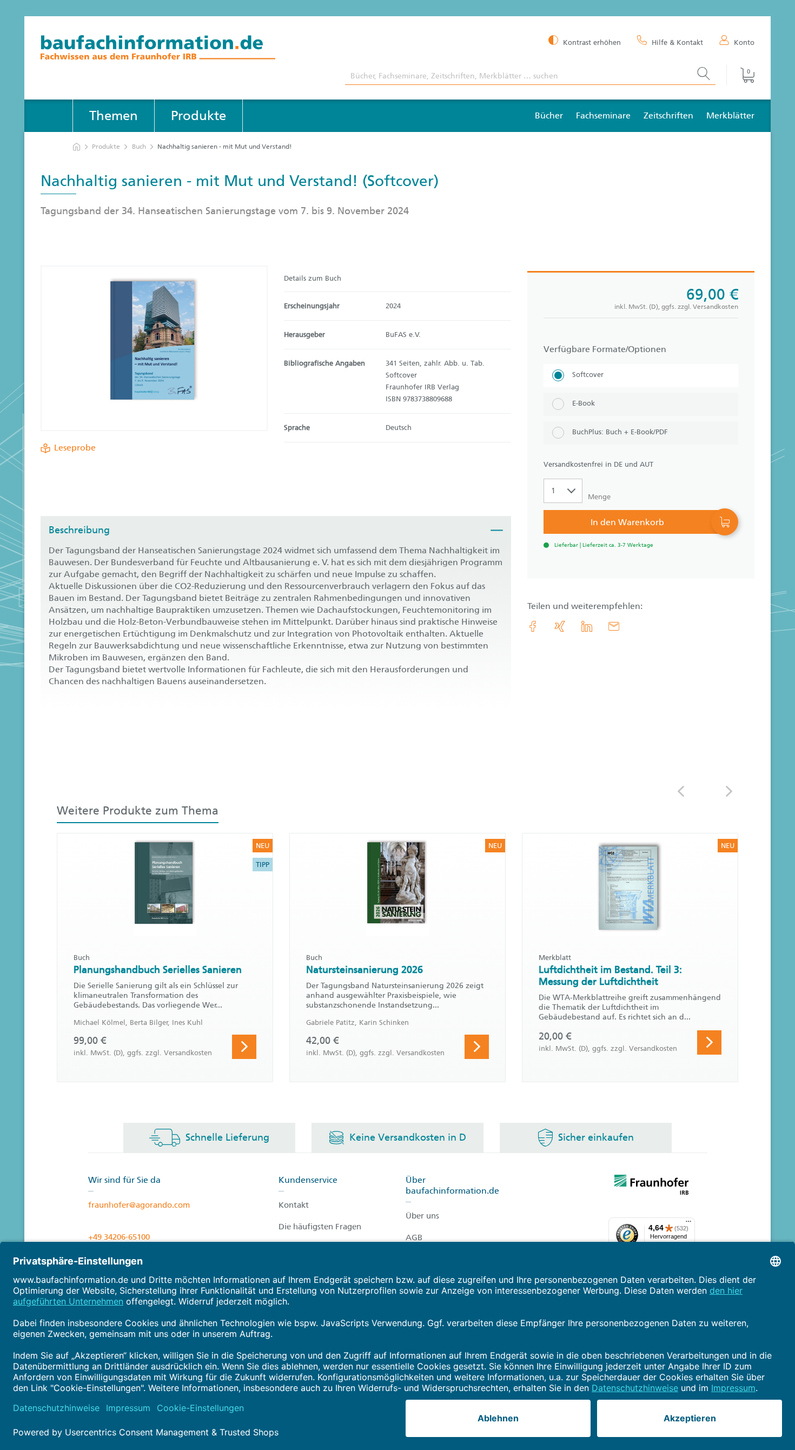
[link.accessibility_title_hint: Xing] (559, 626)
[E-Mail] (613, 626)
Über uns (422, 1216)
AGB (414, 1237)
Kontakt (294, 1205)
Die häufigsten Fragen (320, 1226)
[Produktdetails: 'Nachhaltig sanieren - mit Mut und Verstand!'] (154, 348)
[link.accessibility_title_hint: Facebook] (532, 626)
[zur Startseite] (76, 147)
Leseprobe (75, 447)
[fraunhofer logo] (651, 1187)
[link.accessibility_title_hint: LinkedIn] (586, 626)
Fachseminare (603, 115)
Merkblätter (730, 115)
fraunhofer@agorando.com (139, 1205)
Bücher (549, 115)
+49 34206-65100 (119, 1237)
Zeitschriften (668, 115)
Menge (599, 497)
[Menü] (688, 1223)
